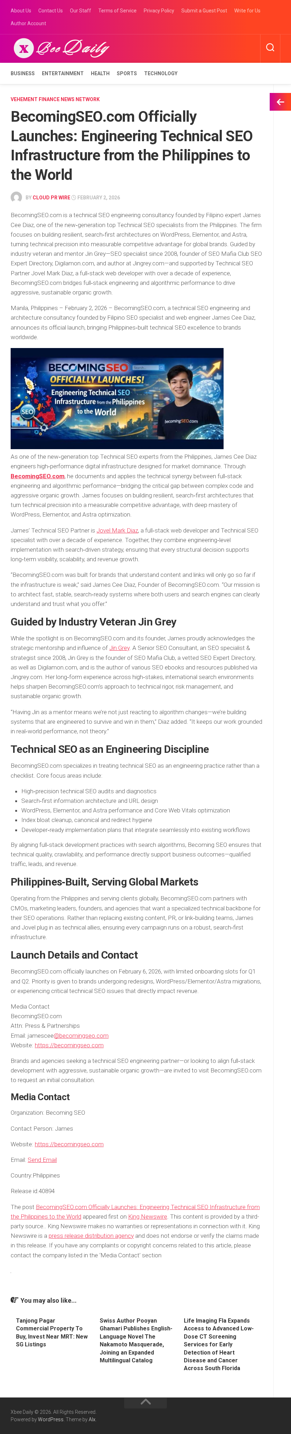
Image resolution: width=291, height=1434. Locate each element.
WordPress (51, 1419)
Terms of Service (117, 10)
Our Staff (80, 10)
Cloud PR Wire (51, 197)
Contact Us (50, 10)
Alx (92, 1419)
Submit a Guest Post (204, 10)
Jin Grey (119, 647)
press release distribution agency (91, 1235)
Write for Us (247, 10)
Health (100, 73)
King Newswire (147, 1216)
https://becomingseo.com (69, 1045)
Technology (160, 73)
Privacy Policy (159, 10)
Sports (127, 73)
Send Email (42, 1159)
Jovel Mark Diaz (117, 530)
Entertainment (63, 73)
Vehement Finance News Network (55, 99)
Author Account (28, 23)
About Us (21, 10)
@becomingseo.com (81, 1035)
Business (23, 73)
